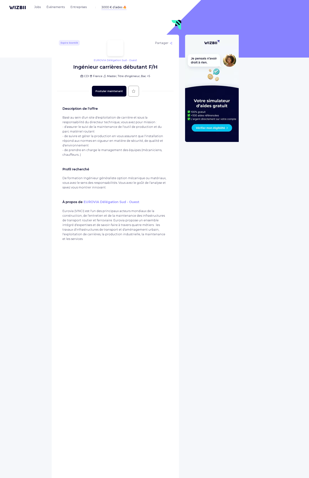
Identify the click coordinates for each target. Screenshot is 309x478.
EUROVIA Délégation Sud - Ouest (111, 202)
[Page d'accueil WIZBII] (17, 7)
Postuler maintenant (109, 91)
